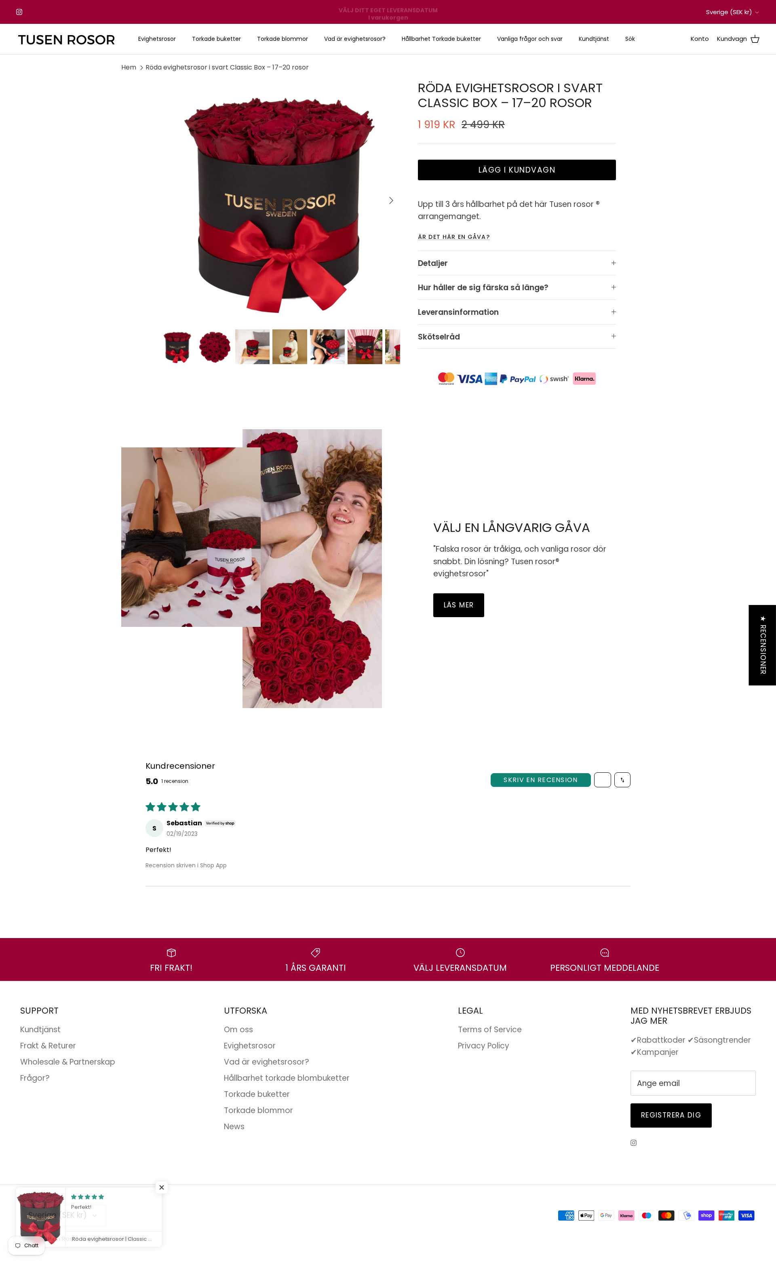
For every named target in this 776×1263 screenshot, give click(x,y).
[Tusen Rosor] (66, 39)
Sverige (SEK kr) (729, 12)
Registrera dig (671, 1115)
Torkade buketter (216, 39)
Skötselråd (439, 336)
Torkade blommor (282, 39)
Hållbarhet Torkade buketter (441, 39)
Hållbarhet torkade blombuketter (287, 1078)
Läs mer (459, 605)
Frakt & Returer (48, 1045)
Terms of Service (490, 1029)
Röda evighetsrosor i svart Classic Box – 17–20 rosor (227, 67)
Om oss (238, 1029)
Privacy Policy (483, 1045)
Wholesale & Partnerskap (67, 1061)
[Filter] (602, 779)
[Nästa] (391, 200)
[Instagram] (19, 12)
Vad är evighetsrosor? (355, 39)
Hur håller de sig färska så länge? (483, 287)
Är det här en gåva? (454, 237)
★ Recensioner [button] (763, 645)
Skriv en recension (541, 779)
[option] (280, 200)
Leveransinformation (458, 312)
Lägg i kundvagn (517, 169)
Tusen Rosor (60, 1238)
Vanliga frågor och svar (530, 39)
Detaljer (433, 263)
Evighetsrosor (157, 39)
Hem (128, 67)
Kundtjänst (594, 39)
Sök (630, 39)
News (234, 1126)
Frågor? (35, 1078)
